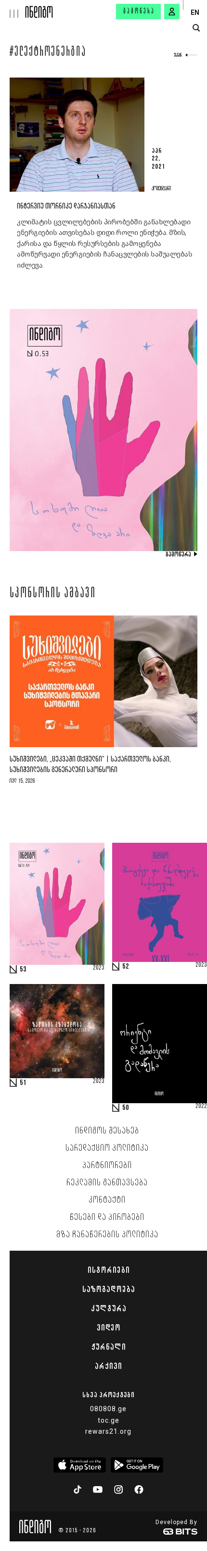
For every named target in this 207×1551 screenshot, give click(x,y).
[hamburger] (13, 9)
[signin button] (172, 11)
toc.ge (108, 1420)
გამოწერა (139, 11)
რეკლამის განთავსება (107, 1183)
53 (23, 969)
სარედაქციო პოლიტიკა (107, 1148)
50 (125, 1108)
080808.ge (108, 1409)
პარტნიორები (107, 1165)
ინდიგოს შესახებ (107, 1131)
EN (195, 12)
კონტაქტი (107, 1200)
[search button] (196, 28)
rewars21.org (108, 1431)
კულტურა (108, 1308)
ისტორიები (108, 1270)
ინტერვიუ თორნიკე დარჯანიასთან (66, 206)
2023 (98, 968)
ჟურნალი (108, 1347)
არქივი (108, 1366)
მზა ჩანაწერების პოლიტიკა (107, 1235)
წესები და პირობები (107, 1217)
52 (125, 967)
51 (23, 1083)
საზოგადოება (108, 1289)
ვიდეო (108, 1327)
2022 (201, 1106)
